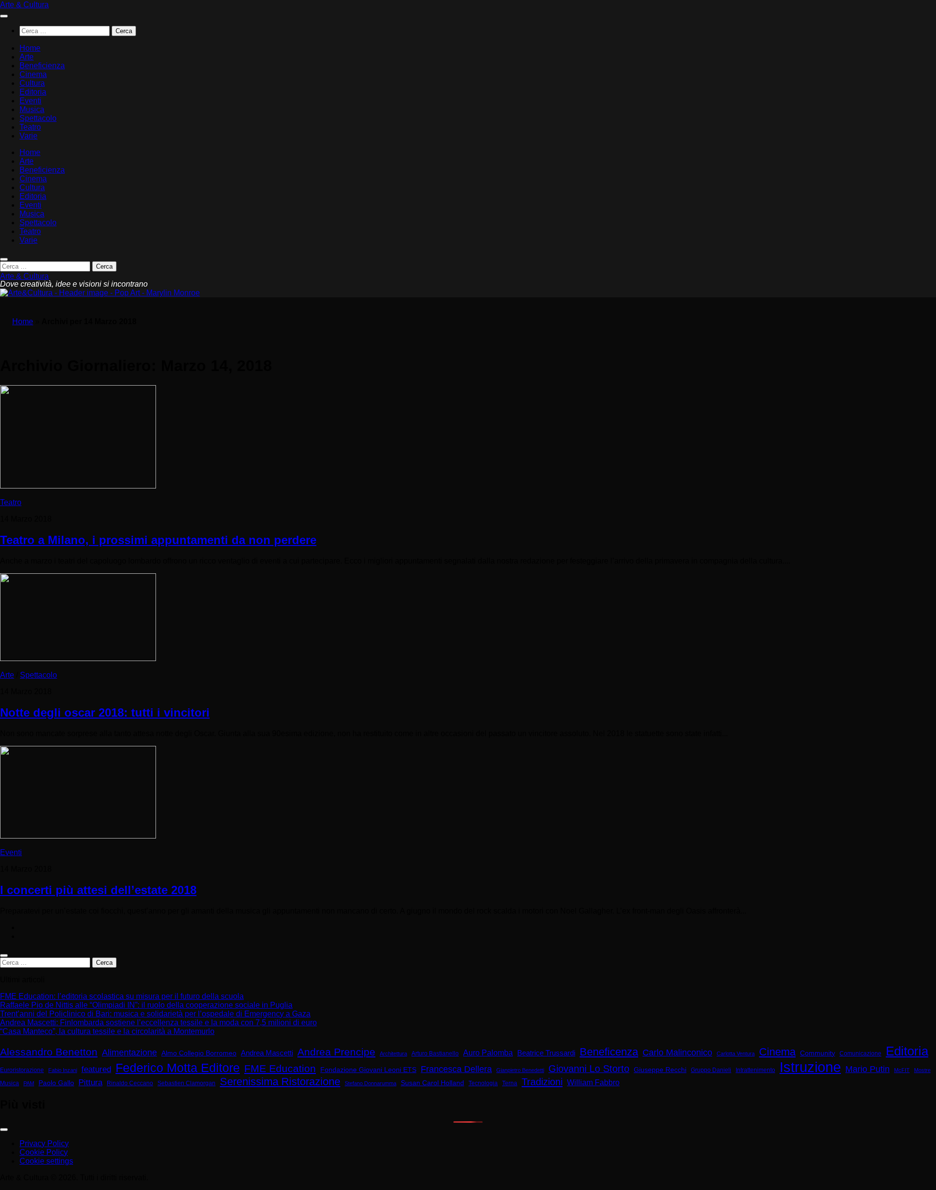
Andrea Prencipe (336, 1051)
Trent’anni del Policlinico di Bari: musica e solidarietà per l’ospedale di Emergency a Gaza (155, 1014)
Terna (509, 1083)
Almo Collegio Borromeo (198, 1053)
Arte (27, 57)
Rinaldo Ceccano (130, 1083)
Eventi (30, 101)
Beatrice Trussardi (546, 1053)
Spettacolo (38, 118)
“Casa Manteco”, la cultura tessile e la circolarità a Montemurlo (107, 1031)
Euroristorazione (22, 1070)
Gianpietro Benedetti (520, 1070)
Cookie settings (46, 1161)
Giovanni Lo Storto (588, 1068)
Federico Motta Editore (178, 1067)
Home (30, 48)
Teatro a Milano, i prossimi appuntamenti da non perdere (158, 539)
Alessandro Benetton (49, 1051)
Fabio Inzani (62, 1070)
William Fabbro (593, 1082)
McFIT (902, 1070)
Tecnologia (483, 1083)
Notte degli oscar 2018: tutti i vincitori (105, 712)
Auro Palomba (488, 1053)
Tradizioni (542, 1081)
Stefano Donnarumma (370, 1083)
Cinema (33, 74)
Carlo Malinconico (677, 1052)
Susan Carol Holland (432, 1083)
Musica (32, 109)
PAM (28, 1083)
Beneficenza (609, 1052)
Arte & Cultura (24, 4)
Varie (29, 136)
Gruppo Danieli (711, 1070)
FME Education (280, 1068)
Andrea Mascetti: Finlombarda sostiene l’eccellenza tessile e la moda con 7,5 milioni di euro (158, 1022)
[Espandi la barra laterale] (4, 955)
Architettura (393, 1053)
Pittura (90, 1082)
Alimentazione (129, 1052)
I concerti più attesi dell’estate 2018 (98, 890)
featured (96, 1069)
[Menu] (4, 16)
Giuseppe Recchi (660, 1069)
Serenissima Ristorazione (280, 1081)
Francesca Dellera (456, 1069)
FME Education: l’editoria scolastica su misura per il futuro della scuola (122, 996)
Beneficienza (42, 65)
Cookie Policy (44, 1152)
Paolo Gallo (56, 1083)
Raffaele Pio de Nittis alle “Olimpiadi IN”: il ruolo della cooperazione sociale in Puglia (146, 1005)
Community (817, 1053)
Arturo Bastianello (435, 1053)
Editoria (33, 92)
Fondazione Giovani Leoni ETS (368, 1069)
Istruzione (810, 1067)
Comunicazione (860, 1053)
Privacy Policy (44, 1143)
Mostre (922, 1070)
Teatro (30, 127)
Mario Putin (867, 1069)
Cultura (32, 83)
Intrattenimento (755, 1070)
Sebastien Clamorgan (186, 1083)
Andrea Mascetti (267, 1053)
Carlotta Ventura (736, 1053)
